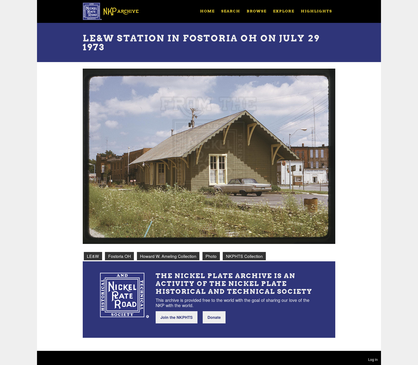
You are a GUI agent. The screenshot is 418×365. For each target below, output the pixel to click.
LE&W (93, 256)
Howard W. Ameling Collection (168, 256)
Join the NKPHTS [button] (176, 317)
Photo (211, 256)
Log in (373, 359)
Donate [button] (214, 317)
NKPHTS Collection (244, 256)
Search (230, 11)
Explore (283, 11)
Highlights (316, 11)
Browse (256, 11)
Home (207, 11)
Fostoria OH (119, 256)
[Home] (113, 11)
